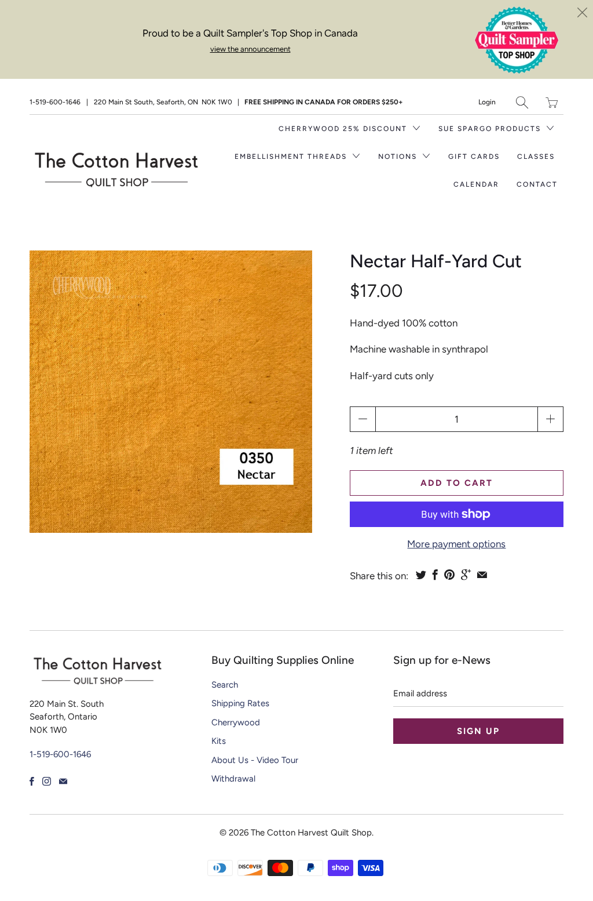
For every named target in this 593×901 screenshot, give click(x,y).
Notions (399, 156)
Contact (537, 184)
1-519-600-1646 (55, 102)
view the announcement (250, 49)
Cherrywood (235, 722)
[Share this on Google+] (466, 574)
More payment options (456, 544)
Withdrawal (233, 778)
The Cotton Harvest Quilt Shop (311, 832)
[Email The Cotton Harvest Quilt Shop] (63, 781)
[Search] (522, 102)
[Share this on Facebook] (435, 574)
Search (224, 685)
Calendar (476, 184)
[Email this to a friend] (482, 574)
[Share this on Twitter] (421, 574)
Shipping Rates (240, 703)
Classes (536, 156)
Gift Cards (474, 156)
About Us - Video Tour (254, 760)
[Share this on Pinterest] (449, 574)
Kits (218, 741)
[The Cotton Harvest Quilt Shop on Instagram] (46, 781)
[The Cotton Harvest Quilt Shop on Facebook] (32, 781)
